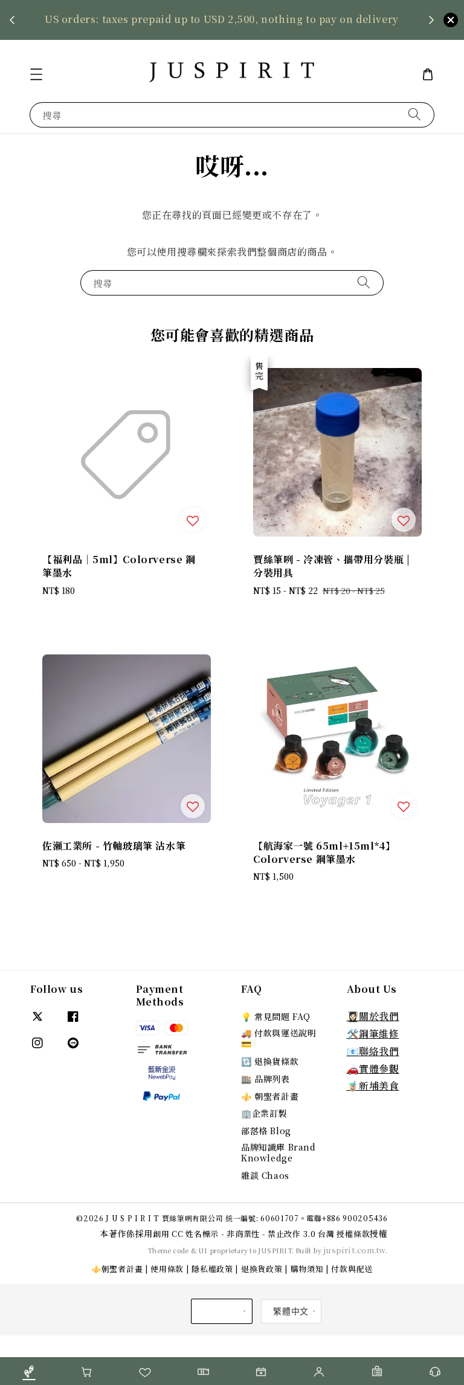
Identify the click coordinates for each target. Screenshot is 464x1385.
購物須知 (307, 1268)
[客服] (435, 1371)
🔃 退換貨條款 (269, 1061)
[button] (36, 74)
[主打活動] (261, 1371)
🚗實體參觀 (373, 1069)
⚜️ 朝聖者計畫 (269, 1096)
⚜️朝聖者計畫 (117, 1268)
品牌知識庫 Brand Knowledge (278, 1152)
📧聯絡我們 (373, 1051)
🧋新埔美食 (373, 1086)
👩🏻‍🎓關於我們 (373, 1016)
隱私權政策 (212, 1268)
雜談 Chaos (265, 1175)
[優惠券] (203, 1371)
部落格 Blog (266, 1131)
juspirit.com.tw (354, 1250)
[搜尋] (414, 114)
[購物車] (87, 1371)
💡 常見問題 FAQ (276, 1016)
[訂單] (377, 1371)
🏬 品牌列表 (265, 1079)
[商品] (29, 1371)
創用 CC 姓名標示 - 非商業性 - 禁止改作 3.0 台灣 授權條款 (261, 1233)
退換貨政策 (262, 1268)
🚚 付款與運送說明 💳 (278, 1038)
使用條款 (167, 1268)
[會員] (319, 1371)
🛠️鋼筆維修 (373, 1034)
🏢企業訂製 (264, 1113)
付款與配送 (352, 1268)
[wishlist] (145, 1371)
